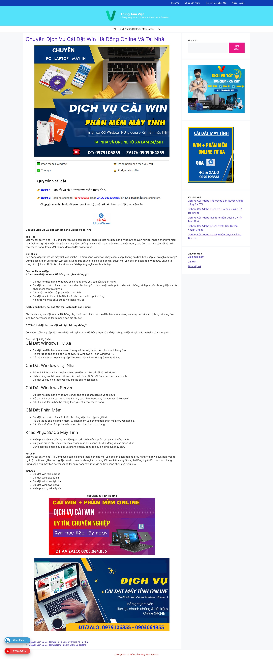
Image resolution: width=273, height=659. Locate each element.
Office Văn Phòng (192, 3)
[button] (159, 29)
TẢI (114, 29)
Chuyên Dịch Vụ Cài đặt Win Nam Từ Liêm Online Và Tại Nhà (57, 645)
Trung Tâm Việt (132, 14)
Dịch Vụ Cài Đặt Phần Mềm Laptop (137, 29)
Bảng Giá (175, 3)
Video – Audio (238, 3)
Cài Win (192, 261)
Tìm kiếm (193, 40)
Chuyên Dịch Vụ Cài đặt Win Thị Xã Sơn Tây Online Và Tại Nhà (58, 642)
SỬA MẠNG (194, 266)
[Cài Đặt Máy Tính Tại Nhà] (102, 218)
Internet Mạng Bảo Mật (216, 3)
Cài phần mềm (196, 256)
